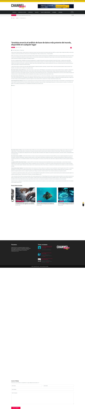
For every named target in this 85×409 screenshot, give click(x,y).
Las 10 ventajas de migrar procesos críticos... (63, 203)
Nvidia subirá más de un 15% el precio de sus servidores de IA (25, 15)
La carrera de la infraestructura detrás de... (41, 203)
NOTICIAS (14, 12)
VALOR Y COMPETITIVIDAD (45, 12)
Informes (54, 12)
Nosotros (60, 12)
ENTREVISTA (30, 12)
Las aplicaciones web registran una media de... (21, 203)
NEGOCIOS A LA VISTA (22, 12)
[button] (72, 15)
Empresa (13, 47)
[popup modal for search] (72, 12)
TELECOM (36, 12)
